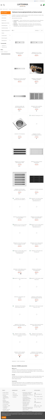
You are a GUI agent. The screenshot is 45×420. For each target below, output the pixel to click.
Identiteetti (15, 394)
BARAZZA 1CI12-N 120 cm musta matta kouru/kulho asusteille (19, 243)
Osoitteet (14, 397)
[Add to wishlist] (18, 51)
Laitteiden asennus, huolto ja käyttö (6, 410)
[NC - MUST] (19, 356)
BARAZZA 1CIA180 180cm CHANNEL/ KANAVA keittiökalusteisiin (37, 79)
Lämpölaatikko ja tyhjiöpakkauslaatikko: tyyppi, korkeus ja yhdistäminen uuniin (27, 399)
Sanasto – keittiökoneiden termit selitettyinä (6, 401)
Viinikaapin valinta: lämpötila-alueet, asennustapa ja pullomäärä (26, 404)
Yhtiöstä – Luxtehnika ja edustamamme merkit (6, 397)
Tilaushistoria (15, 395)
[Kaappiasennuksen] (37, 83)
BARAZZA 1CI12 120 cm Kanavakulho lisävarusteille (36, 53)
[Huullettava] (20, 138)
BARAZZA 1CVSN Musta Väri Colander (19, 297)
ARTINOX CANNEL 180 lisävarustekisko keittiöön (19, 107)
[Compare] (19, 51)
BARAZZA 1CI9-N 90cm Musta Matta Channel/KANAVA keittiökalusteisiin (36, 217)
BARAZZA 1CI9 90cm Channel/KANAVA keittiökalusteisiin (20, 53)
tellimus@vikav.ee (37, 402)
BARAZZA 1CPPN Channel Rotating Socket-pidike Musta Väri (19, 325)
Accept (4, 417)
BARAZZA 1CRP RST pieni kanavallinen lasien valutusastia (20, 190)
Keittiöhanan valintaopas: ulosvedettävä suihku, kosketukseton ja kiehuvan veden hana (28, 394)
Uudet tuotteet (5, 392)
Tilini (13, 392)
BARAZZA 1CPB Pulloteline (20, 133)
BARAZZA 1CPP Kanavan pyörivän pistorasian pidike (19, 217)
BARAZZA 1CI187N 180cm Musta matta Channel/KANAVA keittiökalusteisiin (19, 270)
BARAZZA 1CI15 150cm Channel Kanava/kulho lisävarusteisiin (20, 79)
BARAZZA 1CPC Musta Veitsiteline (36, 189)
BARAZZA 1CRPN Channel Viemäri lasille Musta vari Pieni (36, 325)
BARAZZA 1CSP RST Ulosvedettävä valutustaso (37, 134)
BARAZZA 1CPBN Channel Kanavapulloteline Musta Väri (36, 297)
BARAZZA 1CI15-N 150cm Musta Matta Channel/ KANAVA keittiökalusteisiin (36, 243)
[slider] (10, 54)
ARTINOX (19, 108)
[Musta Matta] (20, 273)
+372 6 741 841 (39, 398)
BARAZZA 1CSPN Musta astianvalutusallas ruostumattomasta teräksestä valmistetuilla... (36, 270)
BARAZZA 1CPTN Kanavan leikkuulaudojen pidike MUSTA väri (36, 352)
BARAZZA (19, 54)
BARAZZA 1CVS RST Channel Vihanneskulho (36, 162)
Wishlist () (42, 1)
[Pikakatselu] (21, 51)
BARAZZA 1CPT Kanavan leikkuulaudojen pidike (19, 162)
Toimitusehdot (5, 404)
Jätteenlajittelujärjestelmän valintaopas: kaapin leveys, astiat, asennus (28, 408)
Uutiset (23, 390)
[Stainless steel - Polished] (36, 110)
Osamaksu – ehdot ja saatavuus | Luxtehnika (6, 407)
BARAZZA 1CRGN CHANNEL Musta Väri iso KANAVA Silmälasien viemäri (19, 352)
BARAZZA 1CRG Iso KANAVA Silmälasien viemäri (36, 107)
